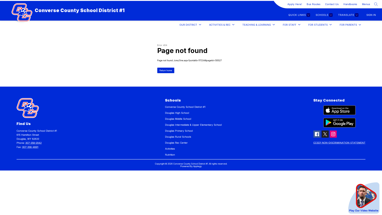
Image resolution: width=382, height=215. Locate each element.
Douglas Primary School (179, 130)
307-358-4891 (30, 147)
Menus (366, 4)
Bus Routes (313, 4)
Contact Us (332, 4)
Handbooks (350, 4)
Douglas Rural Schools (178, 136)
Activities (170, 148)
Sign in (371, 14)
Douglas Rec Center (176, 142)
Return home (166, 70)
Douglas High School (177, 112)
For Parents (348, 24)
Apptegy (197, 166)
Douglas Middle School (178, 118)
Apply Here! (294, 4)
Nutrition (170, 154)
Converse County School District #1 (185, 106)
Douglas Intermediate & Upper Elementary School (193, 124)
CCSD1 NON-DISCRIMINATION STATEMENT (339, 142)
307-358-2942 (33, 142)
